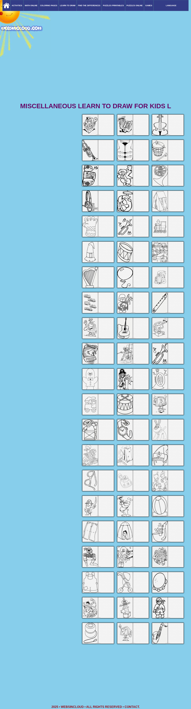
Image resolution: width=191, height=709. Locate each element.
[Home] (6, 5)
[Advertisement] (95, 73)
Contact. (132, 706)
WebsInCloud (72, 706)
